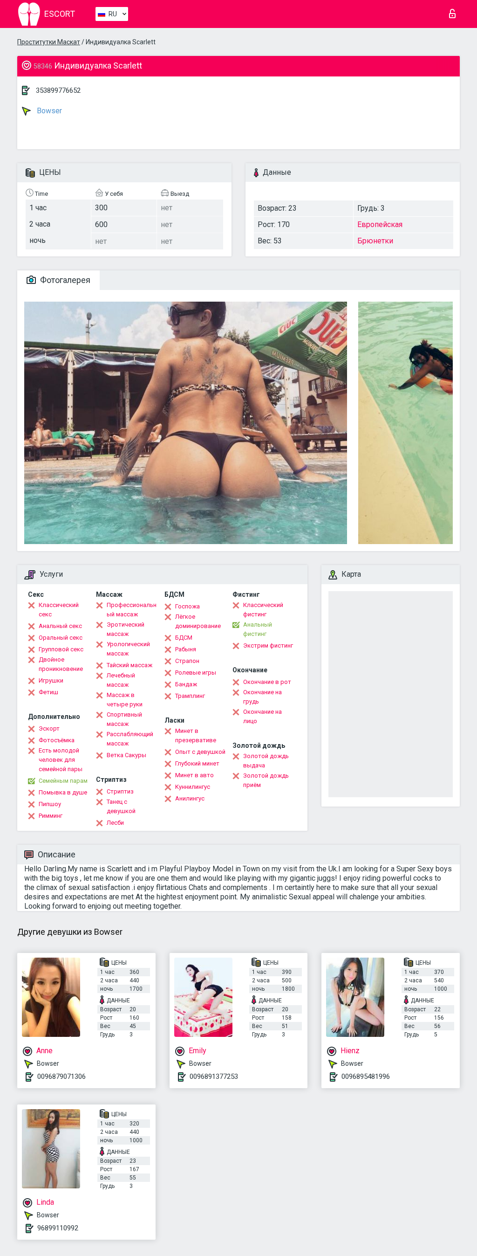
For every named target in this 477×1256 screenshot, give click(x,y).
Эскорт (49, 728)
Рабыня (185, 649)
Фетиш (48, 692)
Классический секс (59, 609)
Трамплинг (190, 695)
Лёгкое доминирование (198, 621)
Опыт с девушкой (200, 751)
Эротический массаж (125, 629)
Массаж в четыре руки (125, 699)
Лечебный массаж (121, 680)
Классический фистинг (263, 609)
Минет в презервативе (195, 735)
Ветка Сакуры (126, 755)
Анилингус (189, 798)
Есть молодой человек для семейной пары (60, 760)
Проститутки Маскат (48, 42)
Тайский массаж (129, 665)
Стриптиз (120, 791)
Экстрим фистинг (268, 645)
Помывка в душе (63, 792)
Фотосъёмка (57, 740)
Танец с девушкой (121, 806)
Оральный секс (60, 637)
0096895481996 (365, 1076)
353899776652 (58, 90)
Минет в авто (194, 775)
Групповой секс (61, 649)
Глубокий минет (197, 763)
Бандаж (186, 684)
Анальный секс (60, 625)
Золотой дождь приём (266, 780)
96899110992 (57, 1228)
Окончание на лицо (262, 716)
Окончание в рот (267, 681)
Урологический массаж (128, 649)
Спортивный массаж (124, 719)
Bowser (48, 110)
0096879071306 (61, 1076)
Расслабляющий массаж (130, 739)
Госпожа (187, 606)
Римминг (50, 815)
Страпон (187, 660)
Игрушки (51, 680)
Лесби (115, 822)
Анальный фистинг (257, 629)
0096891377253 (214, 1076)
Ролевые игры (195, 672)
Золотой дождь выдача (266, 760)
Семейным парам (63, 780)
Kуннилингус (192, 786)
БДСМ (183, 637)
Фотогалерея (64, 280)
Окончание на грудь (262, 697)
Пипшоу (50, 804)
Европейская (379, 224)
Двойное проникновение (61, 664)
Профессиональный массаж (132, 609)
